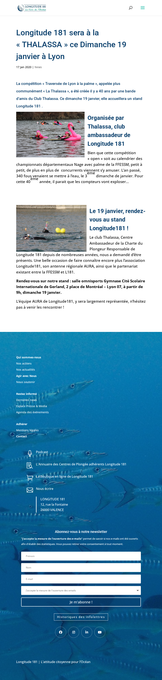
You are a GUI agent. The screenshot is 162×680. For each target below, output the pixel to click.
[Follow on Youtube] (99, 632)
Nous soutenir (25, 382)
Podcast (42, 452)
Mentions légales (27, 430)
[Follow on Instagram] (73, 632)
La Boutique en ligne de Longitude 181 (64, 476)
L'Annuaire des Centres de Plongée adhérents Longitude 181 (81, 464)
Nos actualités (25, 369)
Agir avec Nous (26, 376)
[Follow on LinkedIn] (86, 632)
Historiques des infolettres (81, 617)
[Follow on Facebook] (60, 632)
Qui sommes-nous (28, 357)
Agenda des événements (32, 412)
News (38, 67)
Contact (21, 436)
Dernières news (26, 400)
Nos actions (24, 363)
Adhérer (22, 424)
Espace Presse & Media (31, 406)
